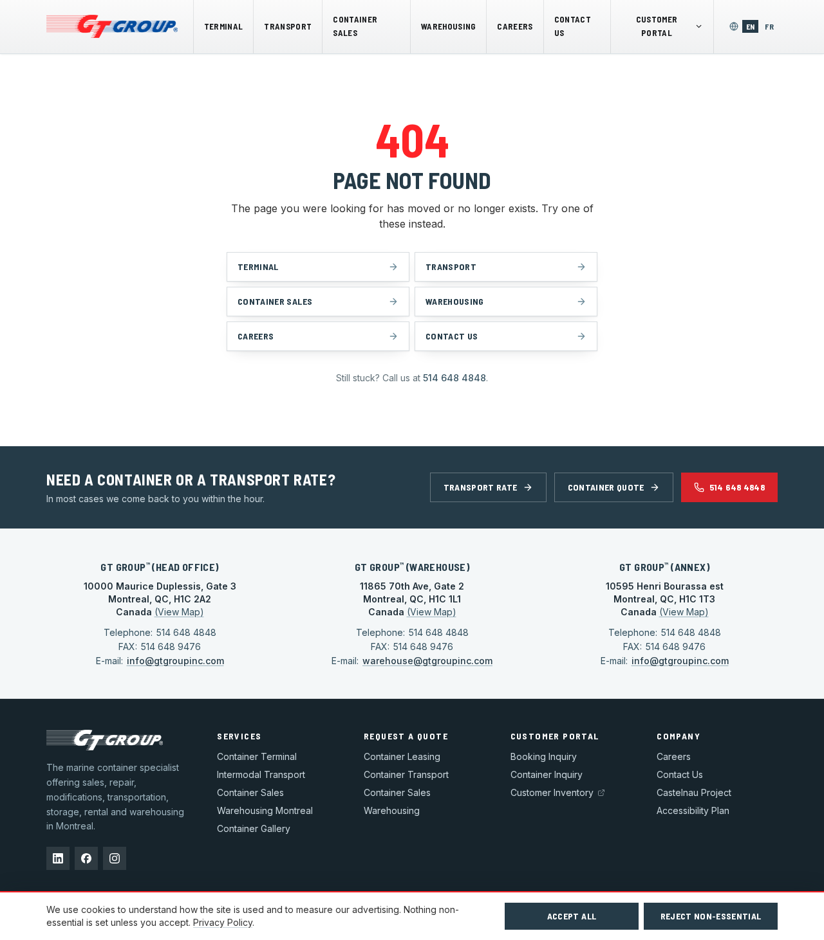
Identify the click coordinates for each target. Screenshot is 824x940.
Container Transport (406, 774)
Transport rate (481, 487)
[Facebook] (86, 858)
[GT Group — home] (112, 26)
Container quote (606, 487)
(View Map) (179, 611)
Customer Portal (657, 26)
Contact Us (572, 26)
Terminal (223, 26)
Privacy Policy (222, 922)
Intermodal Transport (261, 774)
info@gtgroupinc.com (175, 660)
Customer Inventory (552, 792)
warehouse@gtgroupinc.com (427, 660)
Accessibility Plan (693, 810)
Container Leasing (402, 756)
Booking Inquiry (543, 756)
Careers (514, 26)
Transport (288, 26)
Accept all (572, 915)
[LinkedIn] (58, 858)
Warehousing (448, 26)
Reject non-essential (711, 915)
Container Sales (355, 26)
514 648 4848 (454, 377)
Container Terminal (257, 756)
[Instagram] (114, 858)
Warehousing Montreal (265, 810)
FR (771, 26)
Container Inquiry (546, 774)
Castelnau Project (694, 792)
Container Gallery (253, 828)
